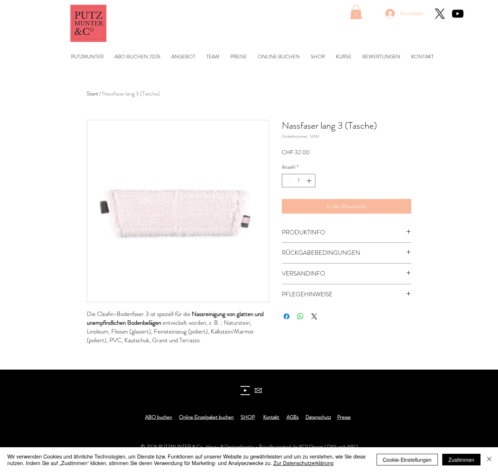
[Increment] (309, 180)
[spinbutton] (298, 180)
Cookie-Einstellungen (407, 459)
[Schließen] (489, 459)
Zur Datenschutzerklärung (303, 463)
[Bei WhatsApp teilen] (300, 316)
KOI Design (311, 446)
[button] (356, 12)
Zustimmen (461, 459)
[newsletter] (258, 390)
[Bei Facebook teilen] (286, 316)
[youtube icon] (245, 390)
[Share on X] (314, 316)
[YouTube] (458, 14)
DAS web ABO (342, 446)
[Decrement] (287, 180)
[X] (440, 14)
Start (92, 93)
